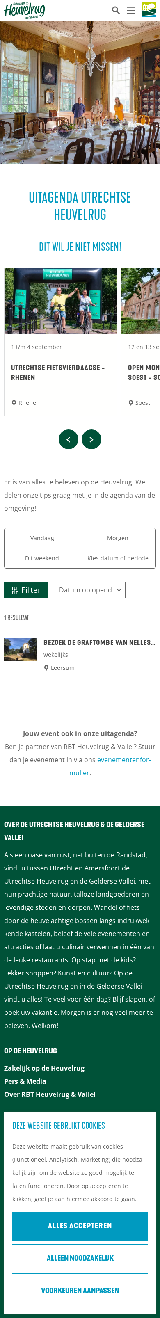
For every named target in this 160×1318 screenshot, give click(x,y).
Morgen (117, 538)
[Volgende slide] (91, 439)
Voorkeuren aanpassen (80, 1291)
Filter (31, 590)
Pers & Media (25, 1081)
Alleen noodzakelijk (80, 1259)
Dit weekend (42, 558)
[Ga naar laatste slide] (68, 439)
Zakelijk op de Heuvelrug (44, 1068)
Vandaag (42, 538)
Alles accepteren (80, 1226)
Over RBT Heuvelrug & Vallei (50, 1094)
